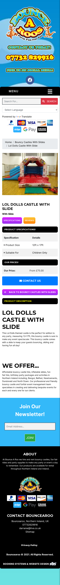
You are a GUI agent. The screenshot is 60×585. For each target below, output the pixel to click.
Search (51, 101)
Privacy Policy (29, 545)
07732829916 (30, 524)
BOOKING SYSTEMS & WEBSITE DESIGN (26, 563)
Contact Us (31, 280)
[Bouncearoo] (30, 24)
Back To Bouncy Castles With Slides (32, 292)
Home (8, 142)
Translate (27, 116)
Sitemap (30, 531)
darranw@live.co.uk (30, 528)
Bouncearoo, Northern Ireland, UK (30, 521)
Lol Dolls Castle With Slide (22, 145)
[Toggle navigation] (50, 91)
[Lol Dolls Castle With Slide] (30, 174)
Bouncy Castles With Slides (30, 142)
